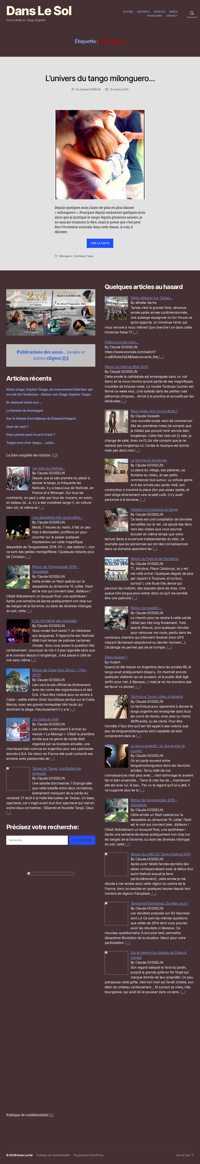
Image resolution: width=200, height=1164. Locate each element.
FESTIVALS (143, 11)
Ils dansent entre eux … (24, 402)
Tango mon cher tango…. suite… (31, 443)
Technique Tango (83, 256)
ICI (65, 358)
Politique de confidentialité (53, 1155)
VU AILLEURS (154, 15)
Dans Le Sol (38, 10)
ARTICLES (159, 11)
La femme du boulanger (24, 410)
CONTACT (172, 15)
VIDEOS (173, 11)
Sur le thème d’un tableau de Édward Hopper (41, 418)
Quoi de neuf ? (17, 427)
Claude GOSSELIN (90, 89)
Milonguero (65, 256)
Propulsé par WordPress (89, 1155)
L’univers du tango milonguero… (100, 78)
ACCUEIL (128, 11)
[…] (41, 508)
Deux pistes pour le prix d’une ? (30, 435)
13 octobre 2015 (119, 89)
